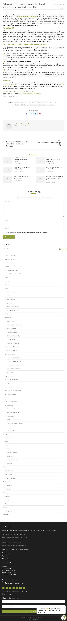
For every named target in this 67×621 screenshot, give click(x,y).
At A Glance (8, 295)
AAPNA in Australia (10, 259)
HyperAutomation (10, 376)
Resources (6, 492)
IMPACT (7, 288)
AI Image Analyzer (11, 339)
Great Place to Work (10, 292)
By (37, 102)
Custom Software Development (13, 387)
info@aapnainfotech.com (17, 583)
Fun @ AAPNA (8, 303)
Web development (51, 104)
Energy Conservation (12, 460)
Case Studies (8, 438)
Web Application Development (13, 390)
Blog (6, 503)
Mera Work (8, 489)
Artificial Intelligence (10, 328)
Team (4, 467)
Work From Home (10, 252)
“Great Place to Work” (18, 534)
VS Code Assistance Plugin (14, 336)
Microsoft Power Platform (13, 368)
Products (5, 482)
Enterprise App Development (12, 347)
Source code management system (31, 104)
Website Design (11, 416)
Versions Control (42, 104)
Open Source (17, 102)
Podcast (7, 500)
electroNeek (10, 372)
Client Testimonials (10, 255)
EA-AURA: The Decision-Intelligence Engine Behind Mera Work (21, 159)
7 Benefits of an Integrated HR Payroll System (22, 168)
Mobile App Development (11, 379)
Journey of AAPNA (10, 299)
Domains (7, 449)
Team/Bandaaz (9, 471)
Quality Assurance (10, 354)
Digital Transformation (13, 412)
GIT (46, 39)
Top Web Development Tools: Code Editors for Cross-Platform (54, 178)
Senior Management (10, 478)
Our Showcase (9, 463)
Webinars (7, 496)
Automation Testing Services (14, 357)
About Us (5, 248)
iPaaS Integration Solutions (14, 325)
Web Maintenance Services (14, 419)
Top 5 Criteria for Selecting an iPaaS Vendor (54, 168)
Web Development (26, 102)
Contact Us (6, 514)
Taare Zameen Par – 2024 (14, 274)
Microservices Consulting (13, 409)
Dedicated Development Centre (15, 427)
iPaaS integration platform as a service (22, 177)
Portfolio (7, 441)
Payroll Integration (12, 321)
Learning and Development (12, 310)
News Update (8, 277)
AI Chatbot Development (13, 343)
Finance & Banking (12, 452)
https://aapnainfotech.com (22, 125)
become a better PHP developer (31, 94)
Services (5, 314)
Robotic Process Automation (13, 365)
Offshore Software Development (15, 423)
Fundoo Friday (9, 485)
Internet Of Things (11, 430)
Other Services (9, 405)
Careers (5, 507)
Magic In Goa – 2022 (12, 270)
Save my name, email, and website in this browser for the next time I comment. (26, 232)
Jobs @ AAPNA (9, 511)
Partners (7, 284)
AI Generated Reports (12, 332)
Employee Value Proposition (12, 306)
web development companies (27, 16)
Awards (7, 281)
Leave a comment (54, 102)
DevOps (7, 398)
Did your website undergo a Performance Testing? (18, 91)
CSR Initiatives (8, 263)
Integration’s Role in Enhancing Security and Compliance (53, 159)
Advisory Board (9, 474)
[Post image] (7, 160)
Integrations (8, 317)
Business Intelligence (10, 394)
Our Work (5, 434)
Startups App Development (12, 401)
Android (9, 383)
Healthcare (10, 456)
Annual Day (8, 266)
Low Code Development (11, 350)
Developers (17, 104)
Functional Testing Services (14, 361)
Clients (6, 445)
